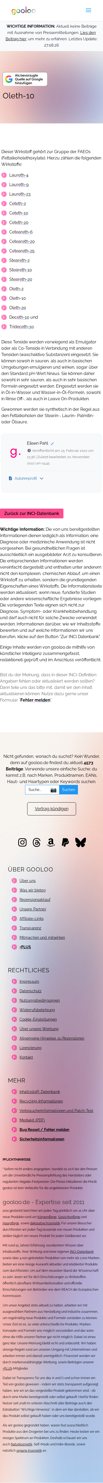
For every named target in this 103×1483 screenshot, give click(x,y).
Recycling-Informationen (41, 1101)
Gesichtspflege (69, 1217)
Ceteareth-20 (22, 241)
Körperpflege (47, 1217)
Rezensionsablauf (35, 900)
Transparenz (30, 928)
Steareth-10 (20, 269)
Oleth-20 (17, 307)
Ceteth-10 (18, 213)
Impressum (29, 981)
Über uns (28, 881)
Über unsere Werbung (39, 1029)
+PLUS (7, 1368)
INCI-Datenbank (81, 1252)
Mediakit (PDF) (32, 1120)
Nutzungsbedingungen (40, 1000)
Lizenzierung (31, 1048)
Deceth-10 (19, 317)
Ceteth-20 (19, 222)
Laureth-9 (19, 184)
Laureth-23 (20, 194)
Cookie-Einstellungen (38, 1019)
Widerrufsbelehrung (37, 1010)
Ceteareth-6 (21, 231)
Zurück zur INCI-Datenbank (31, 513)
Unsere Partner (33, 909)
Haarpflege (11, 1223)
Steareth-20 (20, 279)
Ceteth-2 (17, 203)
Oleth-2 (16, 288)
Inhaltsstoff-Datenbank (40, 1092)
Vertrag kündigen (51, 808)
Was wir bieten (33, 890)
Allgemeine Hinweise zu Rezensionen (52, 1038)
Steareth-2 (19, 260)
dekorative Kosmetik (45, 1223)
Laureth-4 (19, 175)
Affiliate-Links (32, 918)
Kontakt (26, 1057)
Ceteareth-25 (22, 250)
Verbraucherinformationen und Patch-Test (56, 1111)
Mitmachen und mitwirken (42, 937)
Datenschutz (31, 991)
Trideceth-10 (21, 326)
